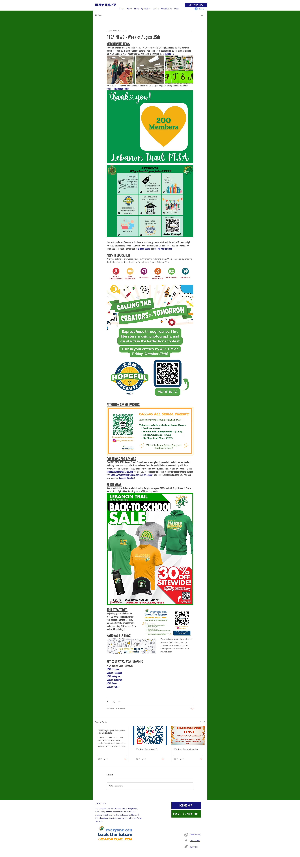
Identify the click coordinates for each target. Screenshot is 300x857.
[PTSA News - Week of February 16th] (188, 735)
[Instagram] (186, 835)
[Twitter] (186, 846)
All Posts (98, 15)
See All (202, 722)
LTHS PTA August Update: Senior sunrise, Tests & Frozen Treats (111, 731)
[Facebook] (186, 840)
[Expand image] (121, 70)
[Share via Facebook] (108, 701)
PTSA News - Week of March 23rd (147, 749)
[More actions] (192, 30)
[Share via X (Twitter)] (113, 701)
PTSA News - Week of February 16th (186, 749)
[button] (202, 15)
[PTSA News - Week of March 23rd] (150, 735)
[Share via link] (119, 701)
